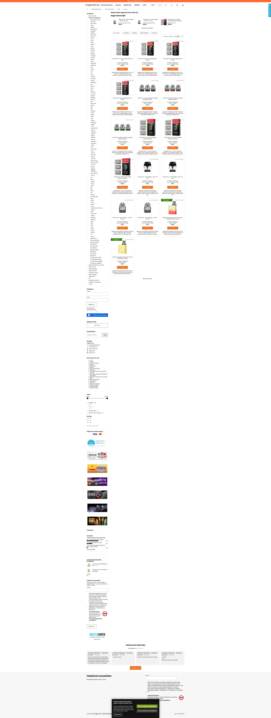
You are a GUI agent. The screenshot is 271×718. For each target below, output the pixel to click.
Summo (93, 204)
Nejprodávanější (144, 33)
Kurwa (92, 88)
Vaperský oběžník (94, 388)
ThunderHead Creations (96, 208)
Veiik (92, 223)
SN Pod (92, 200)
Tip (90, 409)
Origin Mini (93, 132)
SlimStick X (93, 141)
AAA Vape (93, 21)
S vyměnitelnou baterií (95, 259)
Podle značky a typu (95, 19)
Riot (91, 189)
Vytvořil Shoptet (180, 714)
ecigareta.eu (92, 351)
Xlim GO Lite (94, 160)
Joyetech (93, 76)
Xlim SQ (93, 170)
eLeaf (92, 40)
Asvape (92, 27)
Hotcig (92, 61)
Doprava (92, 364)
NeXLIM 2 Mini (94, 128)
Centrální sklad (93, 411)
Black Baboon (94, 29)
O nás (91, 360)
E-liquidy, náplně (93, 269)
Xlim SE (92, 166)
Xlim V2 (93, 175)
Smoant (93, 194)
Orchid (92, 113)
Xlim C (92, 151)
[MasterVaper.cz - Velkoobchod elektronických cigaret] (97, 634)
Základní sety (93, 238)
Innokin (92, 69)
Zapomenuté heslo (91, 310)
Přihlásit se (91, 304)
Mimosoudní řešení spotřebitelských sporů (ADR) (98, 374)
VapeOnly (93, 217)
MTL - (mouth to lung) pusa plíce (95, 539)
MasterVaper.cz (97, 639)
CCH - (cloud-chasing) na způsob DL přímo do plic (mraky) (96, 546)
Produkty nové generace (95, 282)
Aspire (92, 25)
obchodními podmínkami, (166, 682)
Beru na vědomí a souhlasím (147, 706)
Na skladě (92, 402)
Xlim (92, 147)
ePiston (92, 48)
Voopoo (92, 230)
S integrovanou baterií (95, 257)
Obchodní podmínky (95, 368)
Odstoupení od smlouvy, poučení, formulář (98, 372)
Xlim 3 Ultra (93, 149)
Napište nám (93, 366)
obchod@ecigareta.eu (94, 345)
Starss (92, 202)
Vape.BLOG (92, 382)
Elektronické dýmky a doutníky (96, 265)
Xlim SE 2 (93, 168)
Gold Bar (93, 57)
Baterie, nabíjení (93, 274)
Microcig (93, 99)
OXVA (92, 116)
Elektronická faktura (94, 379)
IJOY (92, 67)
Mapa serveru (93, 381)
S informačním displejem (96, 261)
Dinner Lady (93, 35)
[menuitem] (106, 5)
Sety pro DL (93, 255)
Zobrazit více (135, 668)
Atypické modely (94, 249)
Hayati (92, 59)
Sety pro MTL (93, 253)
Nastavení (118, 714)
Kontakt (91, 361)
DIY (89, 278)
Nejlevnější (126, 33)
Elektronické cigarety (95, 18)
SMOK (92, 198)
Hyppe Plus (93, 65)
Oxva (89, 422)
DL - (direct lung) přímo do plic (94, 542)
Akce (91, 405)
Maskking (93, 97)
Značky (90, 284)
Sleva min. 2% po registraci (96, 413)
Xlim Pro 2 (93, 158)
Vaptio (92, 221)
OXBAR (92, 115)
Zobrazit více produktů (147, 28)
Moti (92, 101)
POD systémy (93, 248)
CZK (160, 5)
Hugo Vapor (93, 63)
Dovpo (92, 38)
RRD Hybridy (93, 251)
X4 (91, 234)
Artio (92, 118)
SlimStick (93, 137)
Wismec (93, 232)
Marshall (93, 96)
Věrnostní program (94, 363)
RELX (92, 187)
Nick (92, 107)
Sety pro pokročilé (94, 240)
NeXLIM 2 (93, 124)
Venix (92, 225)
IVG (91, 73)
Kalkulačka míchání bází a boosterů (98, 377)
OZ (91, 177)
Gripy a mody (92, 267)
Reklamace (92, 370)
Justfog (92, 80)
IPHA (92, 71)
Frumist (92, 52)
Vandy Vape (94, 213)
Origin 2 (93, 130)
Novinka (91, 407)
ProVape (93, 181)
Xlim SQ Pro (94, 172)
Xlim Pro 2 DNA (94, 162)
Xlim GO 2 (93, 154)
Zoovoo (92, 236)
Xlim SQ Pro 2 (94, 173)
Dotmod (93, 37)
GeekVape (93, 56)
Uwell (92, 211)
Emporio (93, 44)
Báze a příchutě (93, 270)
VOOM (92, 229)
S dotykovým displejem (96, 263)
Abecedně (154, 33)
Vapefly (92, 215)
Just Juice (93, 78)
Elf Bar (92, 42)
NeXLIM (92, 120)
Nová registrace (91, 308)
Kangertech (93, 82)
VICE (92, 227)
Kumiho (92, 86)
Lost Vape (93, 94)
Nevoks (92, 105)
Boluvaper (93, 31)
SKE (91, 192)
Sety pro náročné (94, 242)
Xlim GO (93, 153)
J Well (92, 75)
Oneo (92, 126)
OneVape (93, 111)
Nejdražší (134, 33)
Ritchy (92, 191)
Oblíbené (92, 367)
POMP (92, 179)
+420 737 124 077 (93, 347)
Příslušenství (92, 276)
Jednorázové (93, 244)
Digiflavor (93, 33)
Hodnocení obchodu (95, 383)
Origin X (93, 135)
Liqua (92, 90)
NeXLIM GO (93, 122)
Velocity (93, 139)
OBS (92, 109)
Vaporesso (93, 219)
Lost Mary (93, 92)
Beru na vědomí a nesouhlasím (147, 711)
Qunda (92, 185)
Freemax (93, 50)
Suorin (92, 206)
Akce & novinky (92, 16)
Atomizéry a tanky (93, 272)
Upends (92, 210)
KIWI (92, 84)
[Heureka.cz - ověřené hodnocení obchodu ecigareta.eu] (97, 443)
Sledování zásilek (94, 386)
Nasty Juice (93, 103)
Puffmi (92, 183)
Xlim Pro (93, 156)
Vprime (93, 145)
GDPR (91, 378)
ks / (97, 325)
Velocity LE (93, 143)
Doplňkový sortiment (94, 280)
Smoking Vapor (94, 196)
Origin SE (93, 134)
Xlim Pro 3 (93, 164)
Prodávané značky (94, 385)
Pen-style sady (94, 246)
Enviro (92, 46)
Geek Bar (93, 54)
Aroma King (93, 23)
